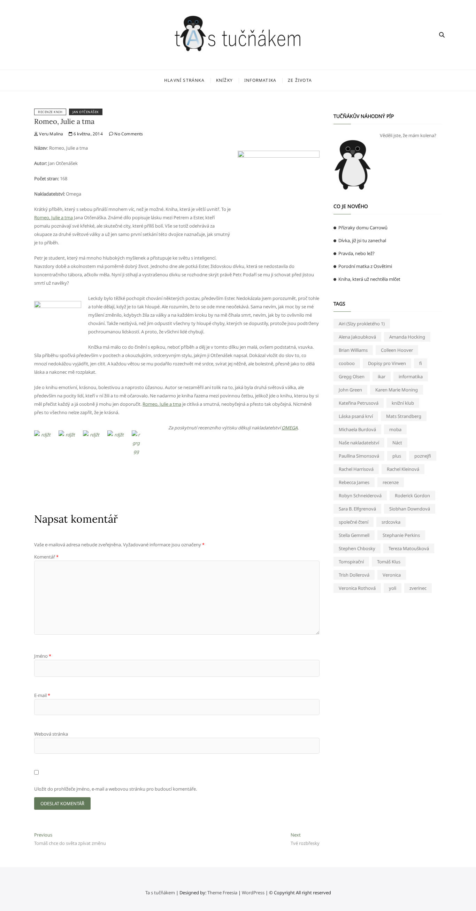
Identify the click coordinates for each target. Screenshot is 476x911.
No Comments (128, 134)
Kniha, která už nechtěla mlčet (369, 279)
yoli (392, 588)
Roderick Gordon (412, 495)
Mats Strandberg (403, 416)
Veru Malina (50, 134)
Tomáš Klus (388, 562)
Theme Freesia (222, 892)
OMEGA (290, 428)
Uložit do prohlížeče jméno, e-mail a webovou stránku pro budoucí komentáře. (115, 789)
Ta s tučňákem (160, 892)
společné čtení (353, 522)
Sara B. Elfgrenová (357, 509)
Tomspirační (351, 562)
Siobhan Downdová (409, 509)
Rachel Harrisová (356, 469)
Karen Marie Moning (396, 390)
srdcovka (391, 522)
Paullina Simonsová (359, 456)
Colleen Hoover (397, 350)
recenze (391, 482)
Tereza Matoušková (409, 548)
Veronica (392, 575)
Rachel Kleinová (403, 469)
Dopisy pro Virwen (387, 363)
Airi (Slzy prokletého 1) (362, 323)
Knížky (224, 80)
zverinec (418, 588)
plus (396, 456)
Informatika (260, 80)
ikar (381, 376)
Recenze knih (50, 112)
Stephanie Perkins (401, 535)
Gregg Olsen (351, 376)
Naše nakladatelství (359, 442)
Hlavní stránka (184, 80)
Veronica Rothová (357, 588)
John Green (350, 390)
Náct (397, 442)
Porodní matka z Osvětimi (365, 266)
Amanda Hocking (407, 337)
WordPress (253, 892)
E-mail (42, 695)
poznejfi (422, 456)
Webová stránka (51, 734)
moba (395, 429)
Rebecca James (354, 482)
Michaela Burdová (357, 429)
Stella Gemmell (354, 535)
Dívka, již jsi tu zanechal (362, 240)
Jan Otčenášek (85, 112)
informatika (411, 376)
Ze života (300, 80)
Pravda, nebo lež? (356, 253)
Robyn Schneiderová (360, 495)
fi (420, 363)
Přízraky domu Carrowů (362, 227)
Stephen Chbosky (357, 548)
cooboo (347, 363)
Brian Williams (353, 350)
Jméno (42, 656)
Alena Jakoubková (357, 337)
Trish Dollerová (354, 575)
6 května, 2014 (87, 134)
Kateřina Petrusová (358, 403)
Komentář (46, 557)
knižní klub (403, 403)
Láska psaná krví (356, 416)
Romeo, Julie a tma (64, 121)
